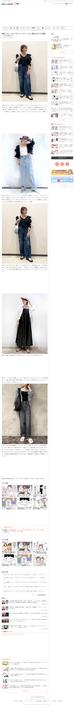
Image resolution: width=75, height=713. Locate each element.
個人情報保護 (38, 701)
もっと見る (24, 691)
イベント (38, 27)
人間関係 (33, 27)
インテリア (22, 27)
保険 (17, 27)
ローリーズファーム (18, 634)
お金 (14, 27)
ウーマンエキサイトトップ (58, 3)
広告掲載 (59, 701)
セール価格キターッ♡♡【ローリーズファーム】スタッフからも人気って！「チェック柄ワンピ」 (25, 583)
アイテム (28, 27)
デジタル (63, 27)
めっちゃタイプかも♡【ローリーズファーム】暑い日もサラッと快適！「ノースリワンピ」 (25, 574)
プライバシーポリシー (29, 701)
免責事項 (54, 701)
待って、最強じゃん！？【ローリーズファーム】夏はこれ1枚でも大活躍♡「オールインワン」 (24, 587)
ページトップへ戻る (62, 185)
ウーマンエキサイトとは (31, 699)
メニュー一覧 (42, 699)
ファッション (48, 27)
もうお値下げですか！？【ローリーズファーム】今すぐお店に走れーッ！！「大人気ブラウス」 (25, 578)
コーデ (4, 634)
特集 (52, 33)
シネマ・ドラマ (55, 27)
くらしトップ (6, 27)
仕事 (11, 27)
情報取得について (47, 701)
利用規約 (21, 701)
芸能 (43, 27)
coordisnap (10, 37)
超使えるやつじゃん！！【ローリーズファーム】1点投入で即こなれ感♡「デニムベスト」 (24, 591)
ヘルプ (47, 699)
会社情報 (15, 701)
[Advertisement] (37, 16)
